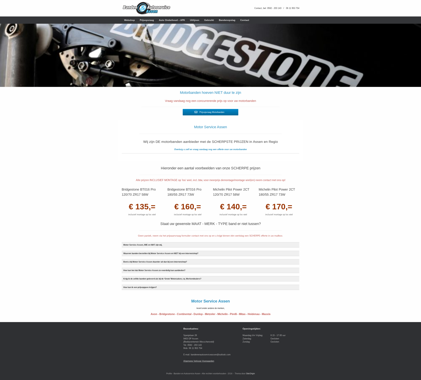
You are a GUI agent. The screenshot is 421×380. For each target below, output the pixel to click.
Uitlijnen (194, 20)
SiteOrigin (250, 374)
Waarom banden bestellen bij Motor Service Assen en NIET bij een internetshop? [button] (160, 253)
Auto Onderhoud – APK (172, 20)
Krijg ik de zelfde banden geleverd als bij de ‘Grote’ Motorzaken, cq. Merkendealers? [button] (162, 279)
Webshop (129, 20)
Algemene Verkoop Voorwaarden (198, 361)
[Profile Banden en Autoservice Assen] (146, 8)
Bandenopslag (227, 20)
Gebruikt (209, 20)
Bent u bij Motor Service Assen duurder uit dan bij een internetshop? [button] (155, 262)
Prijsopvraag (147, 20)
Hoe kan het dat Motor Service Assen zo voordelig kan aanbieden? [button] (154, 270)
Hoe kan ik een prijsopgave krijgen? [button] (140, 287)
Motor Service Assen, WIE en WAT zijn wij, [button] (142, 245)
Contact (244, 20)
